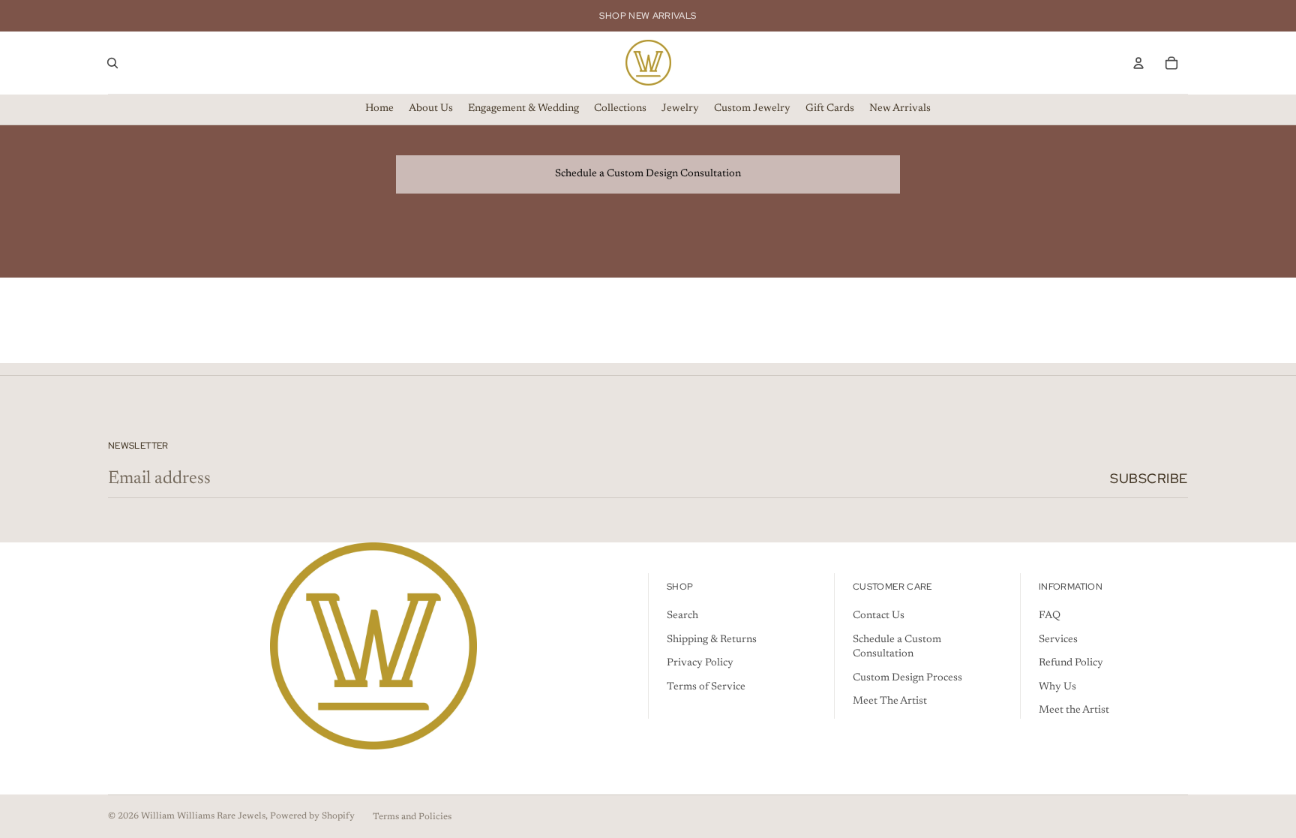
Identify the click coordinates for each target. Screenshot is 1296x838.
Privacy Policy (700, 663)
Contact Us (878, 616)
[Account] (1138, 63)
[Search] (112, 63)
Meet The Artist (890, 701)
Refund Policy (1071, 663)
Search (682, 616)
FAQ (1049, 616)
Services (1058, 640)
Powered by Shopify (312, 816)
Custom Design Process (907, 678)
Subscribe (1149, 478)
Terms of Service (706, 687)
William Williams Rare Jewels (203, 816)
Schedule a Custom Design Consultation (648, 174)
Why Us (1057, 687)
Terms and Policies (412, 816)
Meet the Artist (1074, 710)
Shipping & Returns (712, 640)
